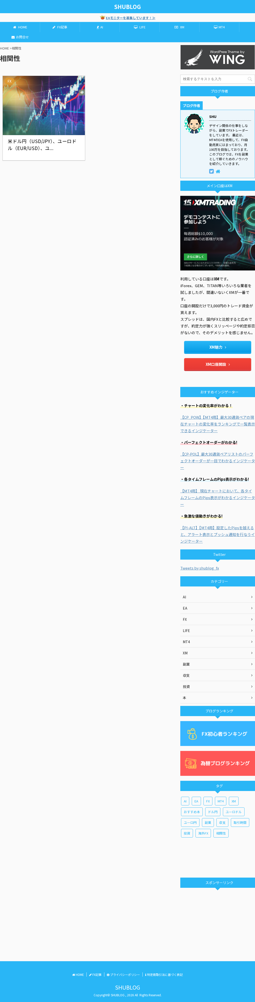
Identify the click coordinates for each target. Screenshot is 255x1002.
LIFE (142, 27)
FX (208, 801)
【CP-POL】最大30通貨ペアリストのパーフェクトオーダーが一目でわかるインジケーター (217, 460)
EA (196, 801)
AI (101, 27)
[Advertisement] (217, 857)
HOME (22, 27)
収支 (222, 822)
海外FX (203, 833)
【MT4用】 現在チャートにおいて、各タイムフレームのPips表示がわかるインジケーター (217, 497)
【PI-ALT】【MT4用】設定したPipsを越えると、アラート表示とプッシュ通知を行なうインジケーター (217, 534)
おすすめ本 (192, 811)
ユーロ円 (190, 822)
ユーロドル (234, 811)
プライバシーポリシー (124, 974)
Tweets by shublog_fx (199, 568)
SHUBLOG (127, 6)
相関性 (221, 833)
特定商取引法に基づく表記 (164, 974)
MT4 (222, 27)
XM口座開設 (216, 364)
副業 (208, 822)
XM (181, 27)
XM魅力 (215, 347)
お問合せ (22, 37)
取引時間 (240, 822)
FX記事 (62, 27)
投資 (187, 833)
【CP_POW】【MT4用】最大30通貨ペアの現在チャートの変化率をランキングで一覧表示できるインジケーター (217, 424)
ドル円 (213, 811)
